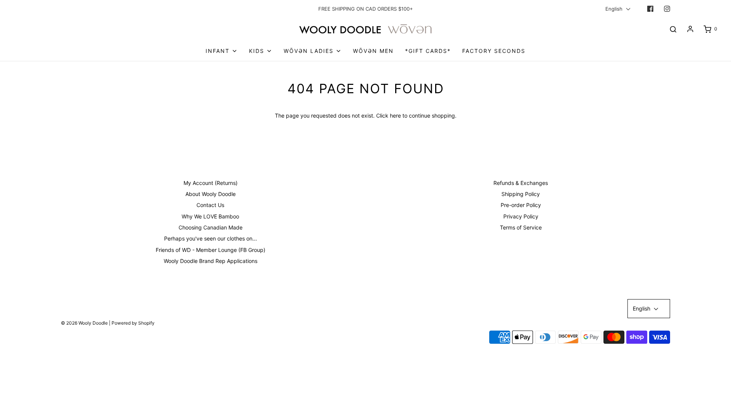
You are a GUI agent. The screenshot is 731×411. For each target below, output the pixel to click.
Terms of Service (521, 227)
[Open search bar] (673, 29)
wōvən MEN (373, 51)
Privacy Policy (520, 216)
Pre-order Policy (521, 205)
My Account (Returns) (211, 183)
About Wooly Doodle (210, 194)
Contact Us (210, 205)
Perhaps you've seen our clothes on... (210, 238)
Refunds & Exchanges (520, 183)
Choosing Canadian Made (211, 227)
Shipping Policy (520, 194)
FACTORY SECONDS (493, 51)
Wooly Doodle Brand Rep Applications (210, 261)
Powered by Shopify (133, 323)
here (395, 115)
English (614, 9)
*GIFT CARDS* (428, 51)
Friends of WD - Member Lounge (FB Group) (210, 250)
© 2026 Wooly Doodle (84, 323)
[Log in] (690, 29)
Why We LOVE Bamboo (210, 216)
